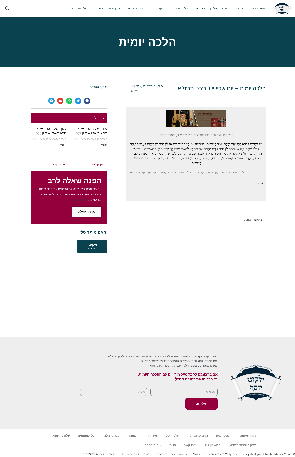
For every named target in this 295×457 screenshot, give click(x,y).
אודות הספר (153, 445)
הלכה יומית (180, 8)
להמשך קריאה (99, 164)
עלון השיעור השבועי (107, 8)
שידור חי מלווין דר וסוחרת (212, 8)
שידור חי (151, 436)
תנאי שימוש (248, 436)
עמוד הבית (258, 8)
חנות (172, 445)
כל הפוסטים (86, 436)
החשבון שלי (212, 445)
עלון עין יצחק (78, 8)
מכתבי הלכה (136, 8)
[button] (7, 8)
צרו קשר (190, 445)
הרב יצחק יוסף (197, 436)
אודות (239, 8)
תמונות (132, 436)
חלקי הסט (158, 8)
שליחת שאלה (86, 211)
